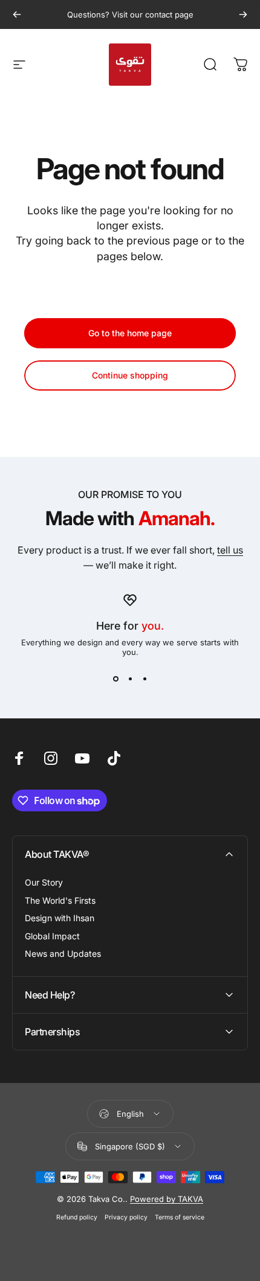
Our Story (44, 882)
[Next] (243, 14)
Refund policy (76, 1217)
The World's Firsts (60, 900)
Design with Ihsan (59, 918)
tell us (230, 550)
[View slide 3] (144, 678)
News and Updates (63, 953)
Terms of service (179, 1217)
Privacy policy (126, 1217)
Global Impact (52, 936)
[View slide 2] (130, 678)
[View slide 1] (115, 678)
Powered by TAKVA (166, 1199)
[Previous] (17, 14)
